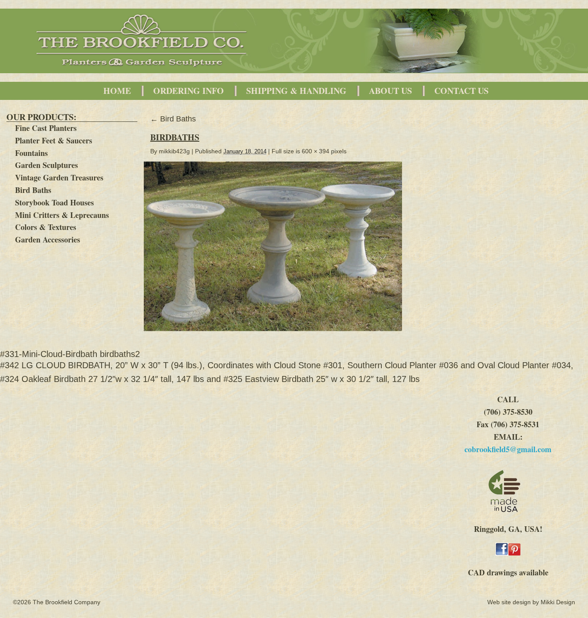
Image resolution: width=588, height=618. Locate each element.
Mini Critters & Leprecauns (62, 214)
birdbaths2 (120, 354)
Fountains (31, 152)
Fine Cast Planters (46, 128)
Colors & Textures (45, 227)
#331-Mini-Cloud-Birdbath (48, 354)
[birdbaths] (276, 335)
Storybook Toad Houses (54, 202)
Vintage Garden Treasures (59, 177)
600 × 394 (315, 151)
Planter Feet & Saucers (53, 140)
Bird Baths (33, 190)
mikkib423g (174, 151)
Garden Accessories (47, 239)
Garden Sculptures (46, 165)
